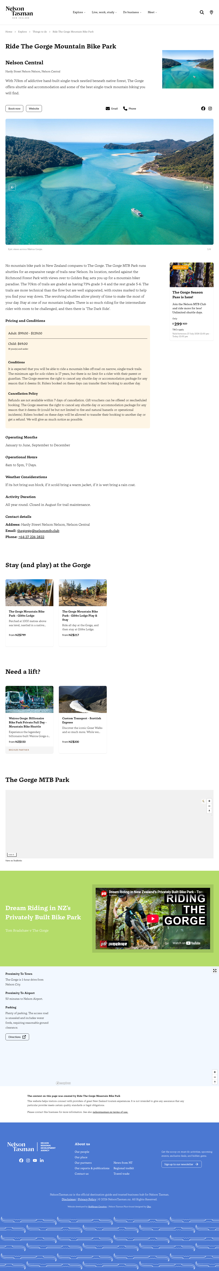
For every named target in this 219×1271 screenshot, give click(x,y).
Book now (14, 108)
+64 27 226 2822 (31, 537)
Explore (78, 12)
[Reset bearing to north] (214, 1082)
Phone (132, 108)
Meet (151, 12)
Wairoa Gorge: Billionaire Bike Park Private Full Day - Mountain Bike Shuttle (28, 722)
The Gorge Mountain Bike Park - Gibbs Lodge (26, 613)
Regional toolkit (124, 1168)
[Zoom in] (214, 1072)
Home (8, 31)
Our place (81, 1157)
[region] (137, 1026)
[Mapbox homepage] (63, 1083)
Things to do (40, 31)
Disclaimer (69, 1199)
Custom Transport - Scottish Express (81, 720)
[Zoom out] (214, 1077)
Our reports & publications (92, 1168)
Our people (82, 1151)
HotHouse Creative (97, 1206)
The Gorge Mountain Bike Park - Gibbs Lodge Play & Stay (80, 615)
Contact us (82, 1173)
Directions (14, 1036)
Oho (149, 1206)
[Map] (211, 12)
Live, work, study (103, 12)
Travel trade (122, 1173)
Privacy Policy (87, 1199)
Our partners (83, 1162)
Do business (131, 12)
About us (82, 1144)
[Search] (202, 12)
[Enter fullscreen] (214, 970)
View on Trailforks (13, 860)
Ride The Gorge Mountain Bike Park (73, 31)
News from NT (123, 1162)
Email (114, 108)
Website (34, 108)
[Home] (16, 12)
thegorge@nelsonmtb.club (38, 531)
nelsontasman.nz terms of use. (110, 1112)
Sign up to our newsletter (178, 1164)
